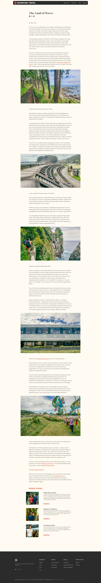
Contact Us (78, 564)
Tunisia (40, 564)
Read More (47, 503)
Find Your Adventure (55, 562)
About (80, 2)
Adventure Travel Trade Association (27, 579)
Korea (40, 567)
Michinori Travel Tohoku (47, 465)
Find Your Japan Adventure (36, 469)
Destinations (66, 2)
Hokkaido (41, 562)
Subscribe (85, 2)
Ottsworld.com (58, 476)
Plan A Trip (74, 2)
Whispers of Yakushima (50, 509)
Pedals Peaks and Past (50, 492)
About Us (77, 562)
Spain (40, 569)
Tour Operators (54, 564)
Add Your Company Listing (68, 564)
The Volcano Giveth (49, 525)
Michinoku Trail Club (47, 463)
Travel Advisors (54, 567)
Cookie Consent (62, 579)
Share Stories (66, 562)
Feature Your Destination (68, 567)
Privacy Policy (56, 579)
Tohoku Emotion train (43, 358)
